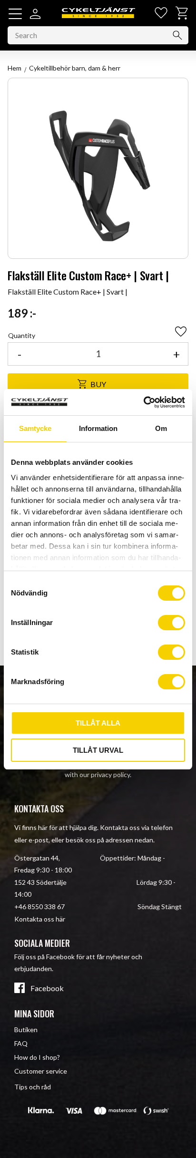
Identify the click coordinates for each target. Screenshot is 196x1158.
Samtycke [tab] (35, 428)
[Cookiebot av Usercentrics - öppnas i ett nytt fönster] (143, 402)
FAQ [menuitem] (21, 1043)
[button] (15, 13)
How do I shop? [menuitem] (37, 1057)
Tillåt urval (98, 750)
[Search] (177, 35)
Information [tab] (98, 428)
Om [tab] (161, 428)
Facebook (47, 988)
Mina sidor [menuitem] (34, 1013)
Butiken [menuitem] (26, 1029)
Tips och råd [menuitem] (32, 1087)
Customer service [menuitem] (40, 1071)
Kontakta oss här (39, 919)
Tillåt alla (98, 723)
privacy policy (110, 774)
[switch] (171, 622)
